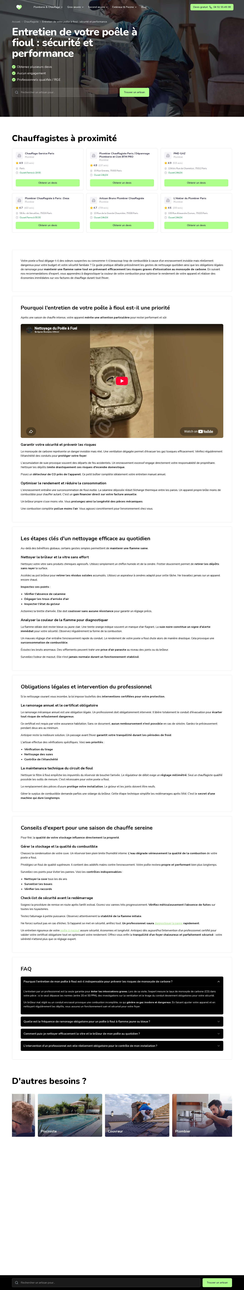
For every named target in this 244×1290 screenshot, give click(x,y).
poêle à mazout (69, 930)
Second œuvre (96, 7)
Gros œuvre (74, 7)
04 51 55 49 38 (212, 7)
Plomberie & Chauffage (47, 7)
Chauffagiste (31, 21)
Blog (143, 7)
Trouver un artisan (134, 92)
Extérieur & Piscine (123, 7)
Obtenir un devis (47, 182)
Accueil (16, 21)
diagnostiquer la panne (169, 923)
